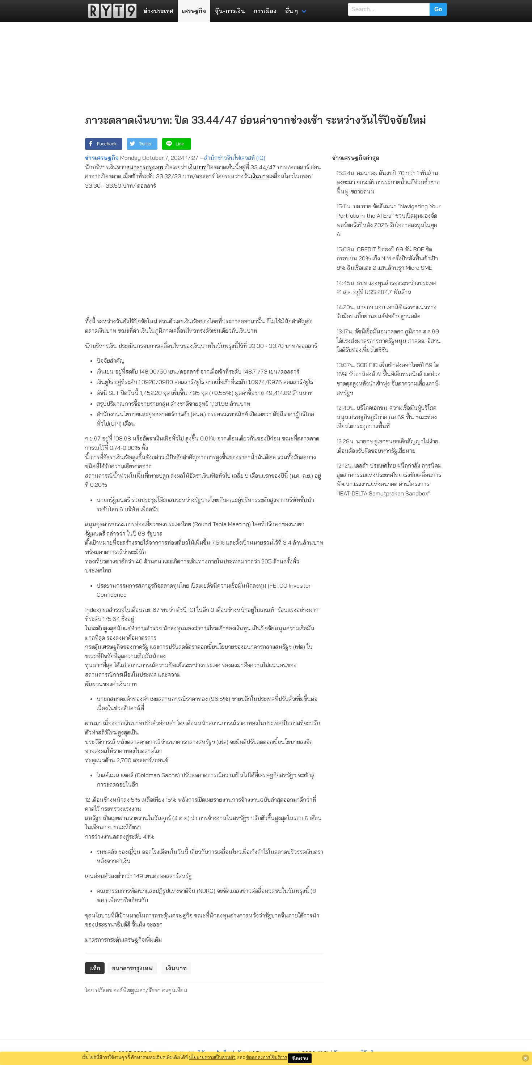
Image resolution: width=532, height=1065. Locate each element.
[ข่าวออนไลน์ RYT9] (110, 11)
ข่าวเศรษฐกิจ (102, 157)
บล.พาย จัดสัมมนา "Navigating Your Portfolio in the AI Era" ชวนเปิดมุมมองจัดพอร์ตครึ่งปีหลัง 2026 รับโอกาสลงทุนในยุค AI (388, 220)
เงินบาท (197, 167)
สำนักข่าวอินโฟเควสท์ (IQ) (234, 157)
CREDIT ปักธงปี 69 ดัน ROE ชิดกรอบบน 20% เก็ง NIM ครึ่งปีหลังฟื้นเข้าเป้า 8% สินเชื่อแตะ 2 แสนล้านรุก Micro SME (387, 258)
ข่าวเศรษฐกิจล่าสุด (355, 157)
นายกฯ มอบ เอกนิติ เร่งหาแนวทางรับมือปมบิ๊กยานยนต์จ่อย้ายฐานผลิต (386, 311)
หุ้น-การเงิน (230, 10)
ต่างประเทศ (158, 10)
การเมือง (265, 10)
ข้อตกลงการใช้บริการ (266, 1057)
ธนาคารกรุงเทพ (144, 167)
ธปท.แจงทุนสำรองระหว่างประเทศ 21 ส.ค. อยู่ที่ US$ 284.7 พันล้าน (386, 287)
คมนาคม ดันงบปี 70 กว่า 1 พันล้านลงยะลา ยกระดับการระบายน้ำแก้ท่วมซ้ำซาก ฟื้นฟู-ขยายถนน (388, 182)
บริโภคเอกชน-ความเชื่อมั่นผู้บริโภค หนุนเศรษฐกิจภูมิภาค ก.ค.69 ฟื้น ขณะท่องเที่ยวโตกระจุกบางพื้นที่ (387, 417)
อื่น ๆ (291, 10)
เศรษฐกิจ (194, 10)
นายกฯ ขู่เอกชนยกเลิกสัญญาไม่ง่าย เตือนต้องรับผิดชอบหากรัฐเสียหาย (387, 446)
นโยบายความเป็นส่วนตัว (212, 1057)
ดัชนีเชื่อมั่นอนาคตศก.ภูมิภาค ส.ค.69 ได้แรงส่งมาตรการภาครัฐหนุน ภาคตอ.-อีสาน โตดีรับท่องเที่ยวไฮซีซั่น (389, 340)
